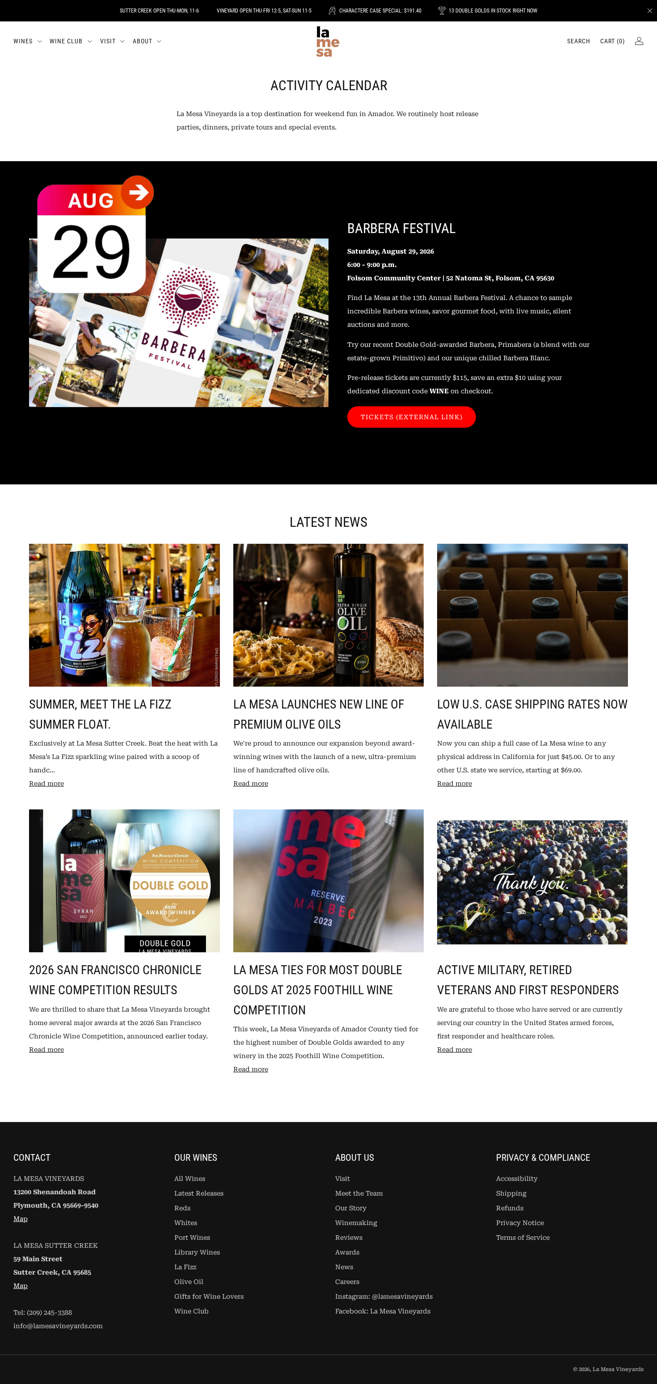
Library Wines (197, 1252)
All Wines (189, 1179)
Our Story (350, 1208)
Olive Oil (188, 1282)
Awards (347, 1252)
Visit (108, 41)
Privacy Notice (520, 1223)
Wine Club (66, 41)
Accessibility (517, 1179)
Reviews (348, 1238)
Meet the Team (359, 1193)
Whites (185, 1223)
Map (20, 1219)
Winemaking (356, 1223)
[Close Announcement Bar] (650, 10)
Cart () (612, 41)
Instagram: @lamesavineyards (384, 1297)
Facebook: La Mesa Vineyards (382, 1311)
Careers (347, 1282)
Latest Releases (198, 1193)
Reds (182, 1208)
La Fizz (185, 1267)
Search (578, 41)
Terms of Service (523, 1238)
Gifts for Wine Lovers (209, 1297)
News (344, 1267)
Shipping (511, 1193)
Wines (23, 41)
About (142, 41)
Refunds (509, 1208)
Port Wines (192, 1238)
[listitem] (159, 10)
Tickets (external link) (412, 417)
